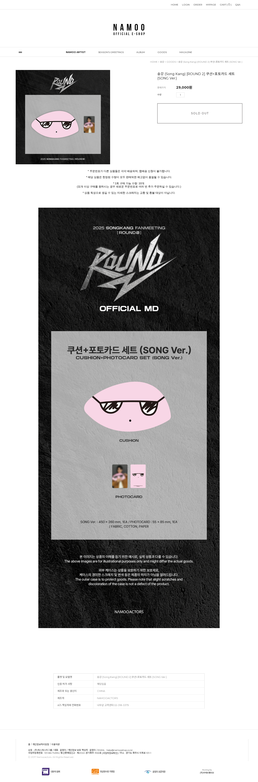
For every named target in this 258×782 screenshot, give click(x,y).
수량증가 (187, 94)
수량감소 (193, 94)
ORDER (197, 4)
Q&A (237, 4)
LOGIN (186, 4)
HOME (174, 4)
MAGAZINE (185, 52)
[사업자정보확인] (110, 753)
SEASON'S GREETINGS (111, 52)
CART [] (225, 4)
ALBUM (140, 52)
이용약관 (55, 744)
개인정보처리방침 (40, 744)
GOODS (162, 52)
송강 (162, 61)
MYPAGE (211, 4)
